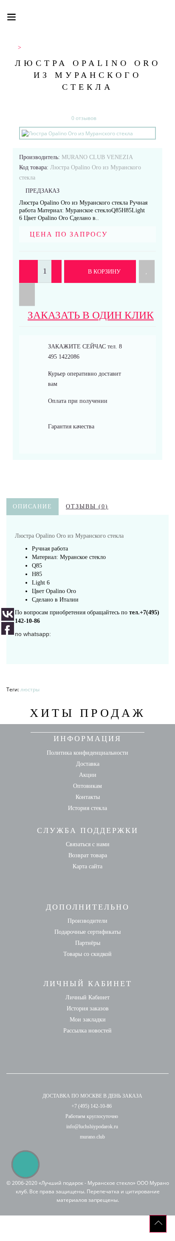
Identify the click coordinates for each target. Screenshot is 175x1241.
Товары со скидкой (87, 954)
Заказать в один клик (91, 315)
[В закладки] (147, 271)
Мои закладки (88, 1019)
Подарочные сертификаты (87, 932)
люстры (30, 689)
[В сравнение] (27, 294)
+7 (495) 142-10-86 (91, 1106)
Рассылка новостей (87, 1030)
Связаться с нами (88, 844)
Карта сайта (87, 866)
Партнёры (87, 943)
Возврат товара (87, 855)
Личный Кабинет (87, 997)
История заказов (88, 1008)
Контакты (88, 797)
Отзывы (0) (87, 506)
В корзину (103, 271)
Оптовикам (87, 786)
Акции (87, 775)
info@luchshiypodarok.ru (92, 1127)
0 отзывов (83, 118)
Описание (32, 506)
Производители (87, 921)
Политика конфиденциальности (87, 753)
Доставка (87, 764)
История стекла (87, 808)
